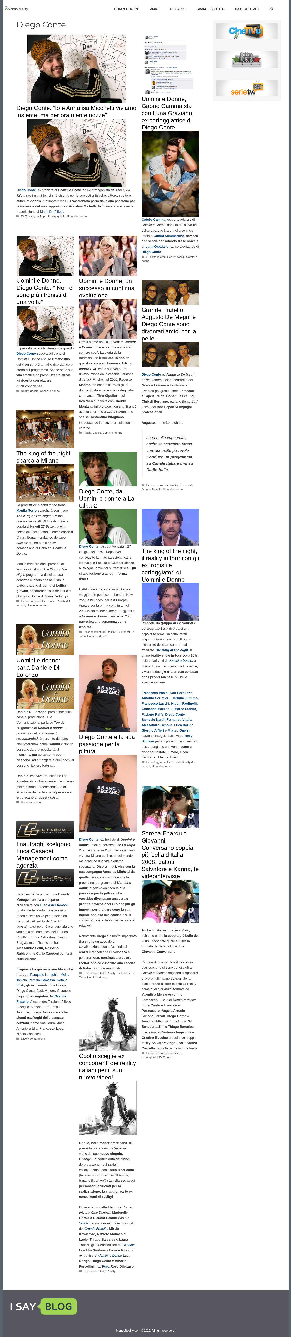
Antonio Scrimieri (155, 698)
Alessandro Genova (157, 725)
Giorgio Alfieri (153, 730)
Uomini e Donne (110, 1255)
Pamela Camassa (42, 980)
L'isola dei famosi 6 (33, 1038)
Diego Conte (26, 190)
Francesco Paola (154, 693)
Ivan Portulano (180, 693)
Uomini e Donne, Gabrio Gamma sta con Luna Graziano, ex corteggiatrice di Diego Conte (168, 113)
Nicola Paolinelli (184, 703)
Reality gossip (56, 216)
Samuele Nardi (153, 720)
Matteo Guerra (179, 730)
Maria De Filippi (51, 212)
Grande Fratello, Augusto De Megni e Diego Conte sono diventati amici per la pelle (169, 324)
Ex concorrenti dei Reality (162, 485)
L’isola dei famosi (54, 905)
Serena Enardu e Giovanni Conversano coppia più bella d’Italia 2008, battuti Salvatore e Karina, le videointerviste (170, 854)
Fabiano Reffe (152, 714)
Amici (154, 9)
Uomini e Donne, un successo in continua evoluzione (107, 288)
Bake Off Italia (247, 9)
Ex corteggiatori (156, 256)
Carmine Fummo (184, 698)
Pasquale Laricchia (44, 975)
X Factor (178, 9)
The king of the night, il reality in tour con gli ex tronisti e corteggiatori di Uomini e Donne (170, 565)
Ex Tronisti (27, 216)
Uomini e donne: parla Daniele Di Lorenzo (38, 667)
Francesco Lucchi (155, 703)
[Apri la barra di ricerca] (272, 9)
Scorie (83, 1223)
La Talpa (41, 216)
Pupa (105, 1266)
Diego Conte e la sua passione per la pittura (107, 744)
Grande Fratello (210, 9)
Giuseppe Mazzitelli (157, 709)
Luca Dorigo (183, 725)
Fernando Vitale (178, 720)
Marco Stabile (185, 709)
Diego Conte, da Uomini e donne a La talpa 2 (106, 498)
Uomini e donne (126, 9)
